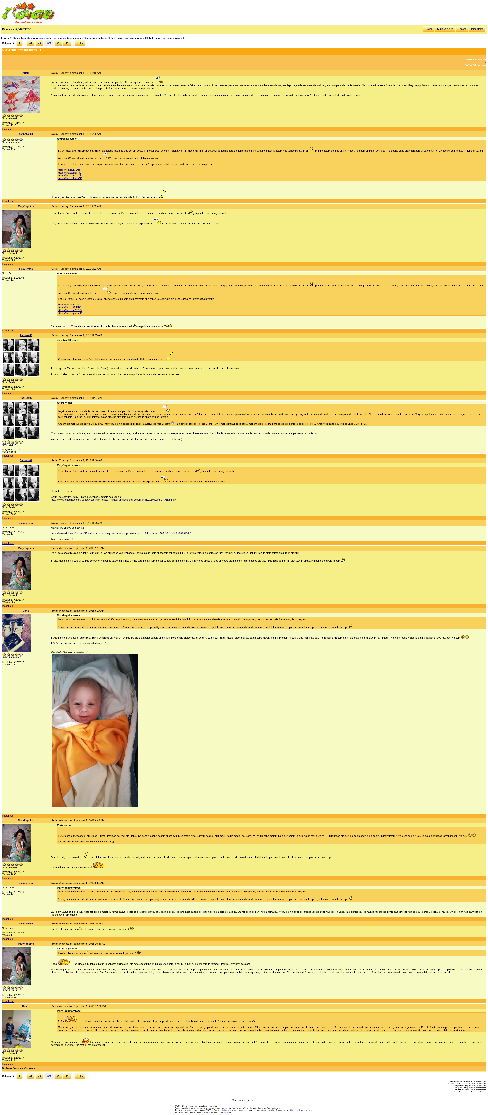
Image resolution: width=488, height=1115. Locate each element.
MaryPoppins (26, 206)
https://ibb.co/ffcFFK (69, 172)
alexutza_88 (26, 134)
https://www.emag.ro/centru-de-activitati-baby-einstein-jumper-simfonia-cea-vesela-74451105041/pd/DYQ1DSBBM (113, 499)
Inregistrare (477, 29)
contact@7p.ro (224, 1112)
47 (58, 43)
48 (67, 43)
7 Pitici (190, 1106)
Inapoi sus (8, 129)
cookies (202, 1110)
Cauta (429, 29)
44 (30, 43)
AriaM (25, 73)
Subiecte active (445, 29)
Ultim (80, 43)
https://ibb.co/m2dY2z (70, 175)
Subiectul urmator (475, 65)
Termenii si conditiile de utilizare (289, 1110)
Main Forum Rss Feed (244, 1100)
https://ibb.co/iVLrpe (69, 169)
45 (39, 43)
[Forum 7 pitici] (28, 23)
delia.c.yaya (26, 268)
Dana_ (26, 1006)
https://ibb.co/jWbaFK (70, 178)
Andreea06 (26, 335)
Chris (26, 610)
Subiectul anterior (475, 59)
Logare (462, 29)
